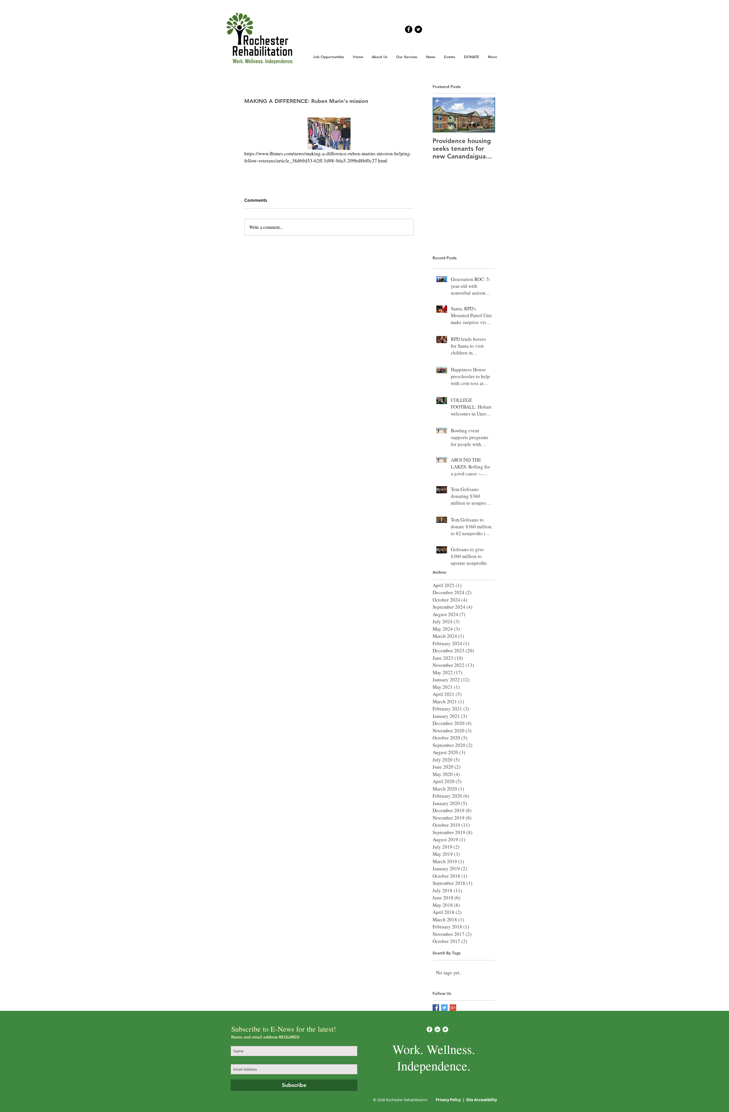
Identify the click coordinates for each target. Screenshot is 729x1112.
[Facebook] (429, 1029)
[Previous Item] (441, 115)
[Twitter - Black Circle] (418, 29)
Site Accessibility (481, 1099)
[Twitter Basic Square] (444, 1007)
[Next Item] (486, 115)
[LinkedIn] (437, 1029)
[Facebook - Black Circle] (408, 29)
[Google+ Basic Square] (453, 1007)
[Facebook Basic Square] (436, 1007)
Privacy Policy (449, 1099)
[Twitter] (445, 1029)
